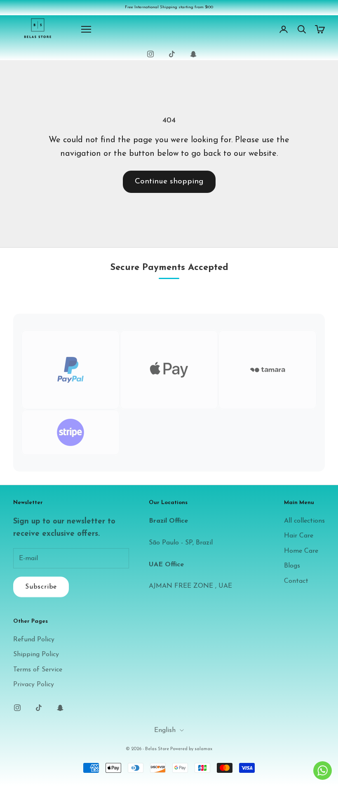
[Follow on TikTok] (172, 54)
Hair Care (298, 536)
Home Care (301, 551)
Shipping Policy (36, 654)
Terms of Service (37, 669)
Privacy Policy (33, 684)
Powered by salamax (191, 749)
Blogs (292, 566)
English (165, 730)
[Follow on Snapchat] (193, 54)
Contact (296, 581)
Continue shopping (169, 181)
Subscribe (41, 587)
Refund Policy (33, 639)
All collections (304, 521)
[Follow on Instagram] (150, 54)
